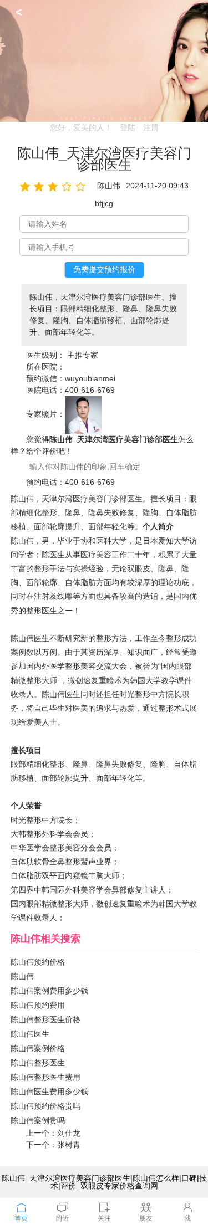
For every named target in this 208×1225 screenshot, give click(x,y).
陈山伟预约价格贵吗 (45, 1105)
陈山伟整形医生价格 (45, 1019)
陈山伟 (22, 976)
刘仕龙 (68, 1133)
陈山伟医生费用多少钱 (49, 1091)
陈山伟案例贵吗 (38, 1120)
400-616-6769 (90, 390)
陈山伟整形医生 (38, 1062)
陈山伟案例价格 (38, 1048)
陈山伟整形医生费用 (45, 1077)
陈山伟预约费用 (38, 1005)
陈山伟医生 (30, 1033)
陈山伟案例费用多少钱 (49, 990)
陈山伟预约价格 (38, 961)
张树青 (68, 1144)
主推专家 (82, 355)
